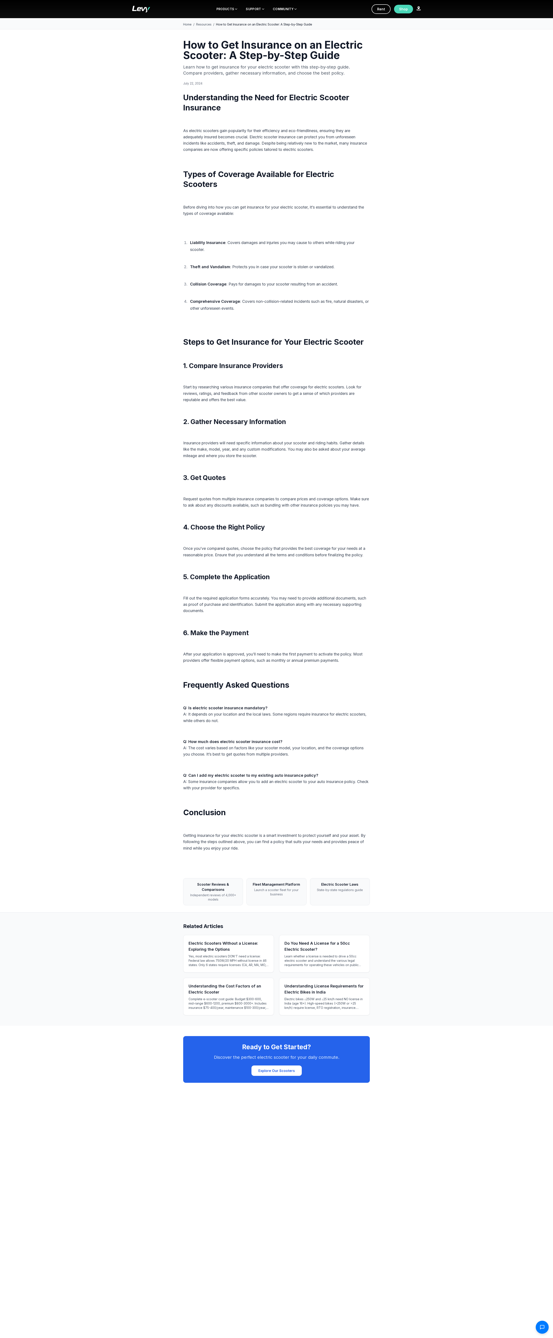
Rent (381, 9)
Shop (403, 9)
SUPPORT (253, 9)
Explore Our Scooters (276, 1070)
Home (187, 24)
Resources (203, 24)
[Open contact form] (542, 1327)
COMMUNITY (283, 9)
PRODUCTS (225, 9)
